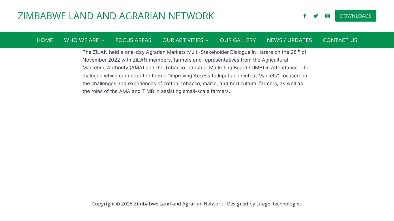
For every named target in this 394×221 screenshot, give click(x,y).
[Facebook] (305, 16)
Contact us (340, 40)
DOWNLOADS (355, 15)
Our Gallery (238, 40)
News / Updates (289, 40)
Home (45, 40)
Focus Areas (133, 40)
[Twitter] (316, 16)
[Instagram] (327, 16)
